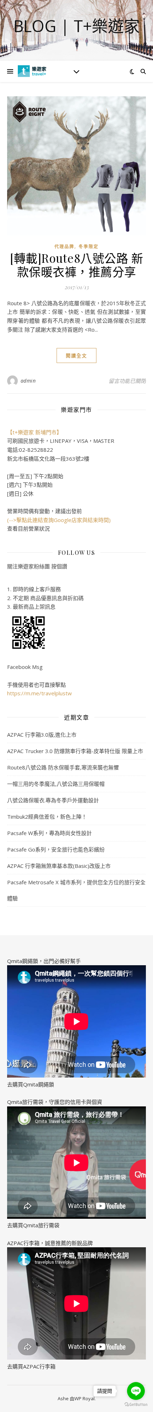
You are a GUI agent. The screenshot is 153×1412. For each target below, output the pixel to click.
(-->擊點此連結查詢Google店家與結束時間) (59, 519)
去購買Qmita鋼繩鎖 (30, 1084)
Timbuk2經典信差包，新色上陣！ (47, 816)
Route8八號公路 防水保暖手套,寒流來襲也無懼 (63, 767)
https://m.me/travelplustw (39, 693)
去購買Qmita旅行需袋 (33, 1225)
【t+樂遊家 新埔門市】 (34, 432)
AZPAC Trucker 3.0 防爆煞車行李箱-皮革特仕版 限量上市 (75, 750)
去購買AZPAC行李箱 (31, 1366)
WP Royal (84, 1398)
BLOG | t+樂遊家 (77, 26)
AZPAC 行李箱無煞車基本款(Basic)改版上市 (59, 865)
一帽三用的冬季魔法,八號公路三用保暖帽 (56, 783)
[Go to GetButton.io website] (136, 1404)
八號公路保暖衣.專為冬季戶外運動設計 (53, 800)
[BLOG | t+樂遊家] (32, 71)
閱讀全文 (76, 355)
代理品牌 (64, 247)
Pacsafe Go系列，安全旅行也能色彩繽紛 (56, 849)
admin (28, 380)
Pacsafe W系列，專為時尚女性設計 (49, 833)
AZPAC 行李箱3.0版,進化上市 (41, 734)
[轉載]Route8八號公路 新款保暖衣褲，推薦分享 (76, 264)
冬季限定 (89, 247)
